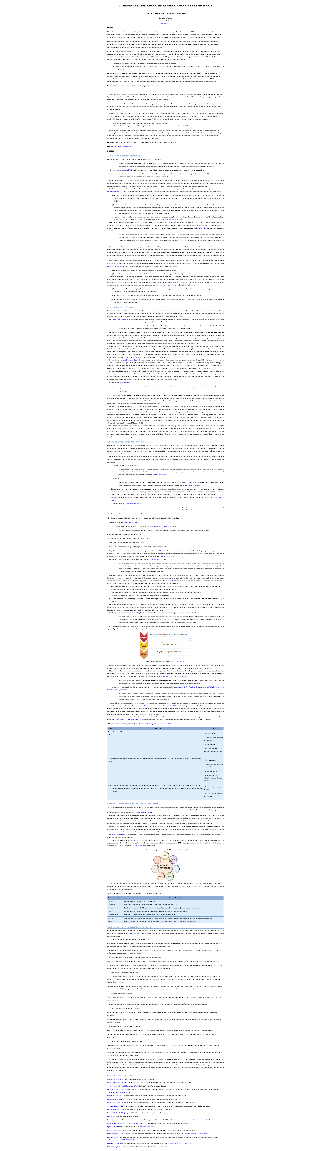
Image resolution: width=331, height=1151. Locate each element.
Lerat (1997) (121, 159)
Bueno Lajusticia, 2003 (168, 386)
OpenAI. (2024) (112, 1127)
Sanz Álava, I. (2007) (113, 1147)
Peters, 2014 (208, 497)
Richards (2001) (157, 551)
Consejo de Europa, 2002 (143, 812)
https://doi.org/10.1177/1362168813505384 (122, 1140)
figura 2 (138, 846)
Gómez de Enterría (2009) (193, 260)
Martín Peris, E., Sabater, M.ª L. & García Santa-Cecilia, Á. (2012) (127, 1123)
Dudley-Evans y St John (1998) (123, 319)
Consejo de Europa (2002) (119, 834)
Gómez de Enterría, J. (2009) (116, 1109)
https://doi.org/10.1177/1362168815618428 (198, 1133)
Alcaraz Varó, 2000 (172, 220)
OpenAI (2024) (131, 933)
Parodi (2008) (193, 687)
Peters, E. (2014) (112, 1137)
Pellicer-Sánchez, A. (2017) (115, 1133)
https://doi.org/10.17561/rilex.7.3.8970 (122, 146)
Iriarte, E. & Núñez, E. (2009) (116, 1113)
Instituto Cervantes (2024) (132, 503)
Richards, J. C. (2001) (114, 1143)
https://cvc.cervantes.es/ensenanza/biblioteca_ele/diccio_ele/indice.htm (192, 1120)
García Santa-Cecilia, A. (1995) (116, 1102)
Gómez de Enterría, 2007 (115, 191)
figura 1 (140, 629)
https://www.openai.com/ (147, 1127)
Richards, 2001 (165, 556)
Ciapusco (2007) (182, 687)
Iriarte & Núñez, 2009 (194, 886)
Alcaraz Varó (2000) (127, 170)
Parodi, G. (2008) (112, 1130)
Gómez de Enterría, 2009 (115, 266)
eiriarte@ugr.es (165, 23)
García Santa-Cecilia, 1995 (178, 661)
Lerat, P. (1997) (112, 1116)
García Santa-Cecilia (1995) (134, 613)
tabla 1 (209, 719)
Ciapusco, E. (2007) (113, 1089)
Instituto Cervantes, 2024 (159, 474)
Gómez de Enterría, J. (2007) (116, 1106)
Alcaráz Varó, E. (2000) (114, 1079)
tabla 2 (131, 889)
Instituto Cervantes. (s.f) (114, 1120)
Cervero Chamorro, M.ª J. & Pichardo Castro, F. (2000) (123, 1086)
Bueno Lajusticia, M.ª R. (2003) (116, 1082)
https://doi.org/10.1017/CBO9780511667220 (181, 1143)
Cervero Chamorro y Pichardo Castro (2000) (162, 526)
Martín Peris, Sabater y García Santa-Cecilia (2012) (170, 676)
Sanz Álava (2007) (125, 382)
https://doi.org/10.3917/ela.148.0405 (120, 1092)
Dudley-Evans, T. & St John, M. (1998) (119, 1099)
